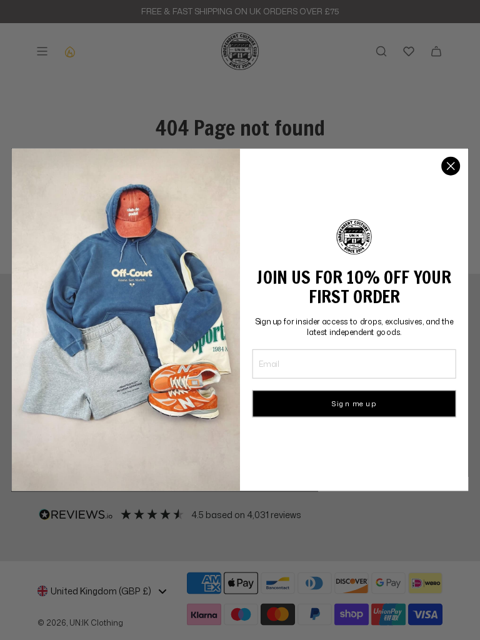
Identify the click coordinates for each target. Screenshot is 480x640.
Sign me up (354, 404)
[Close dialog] (450, 166)
